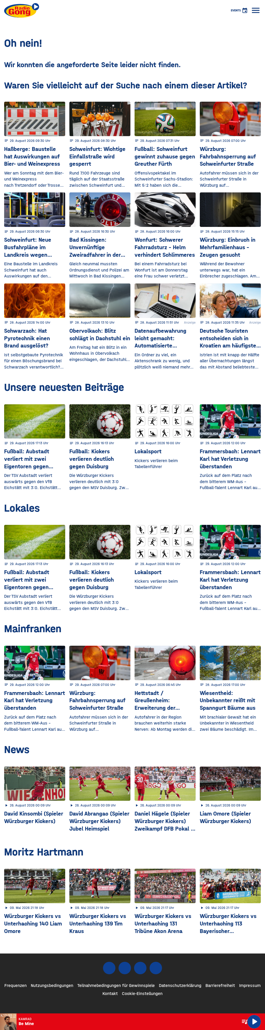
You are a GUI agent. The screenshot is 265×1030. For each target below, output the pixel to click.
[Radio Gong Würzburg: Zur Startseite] (21, 10)
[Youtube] (140, 968)
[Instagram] (125, 968)
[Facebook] (109, 968)
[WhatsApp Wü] (156, 968)
